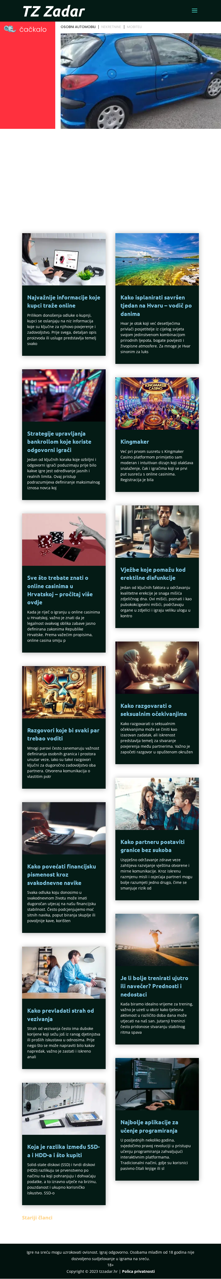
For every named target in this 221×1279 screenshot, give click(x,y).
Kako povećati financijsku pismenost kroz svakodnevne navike (61, 874)
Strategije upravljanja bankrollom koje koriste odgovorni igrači (59, 441)
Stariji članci (37, 1217)
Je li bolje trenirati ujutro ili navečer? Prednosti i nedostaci (154, 986)
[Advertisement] (110, 171)
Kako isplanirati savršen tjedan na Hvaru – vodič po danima (156, 305)
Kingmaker (134, 441)
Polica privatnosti (138, 1271)
